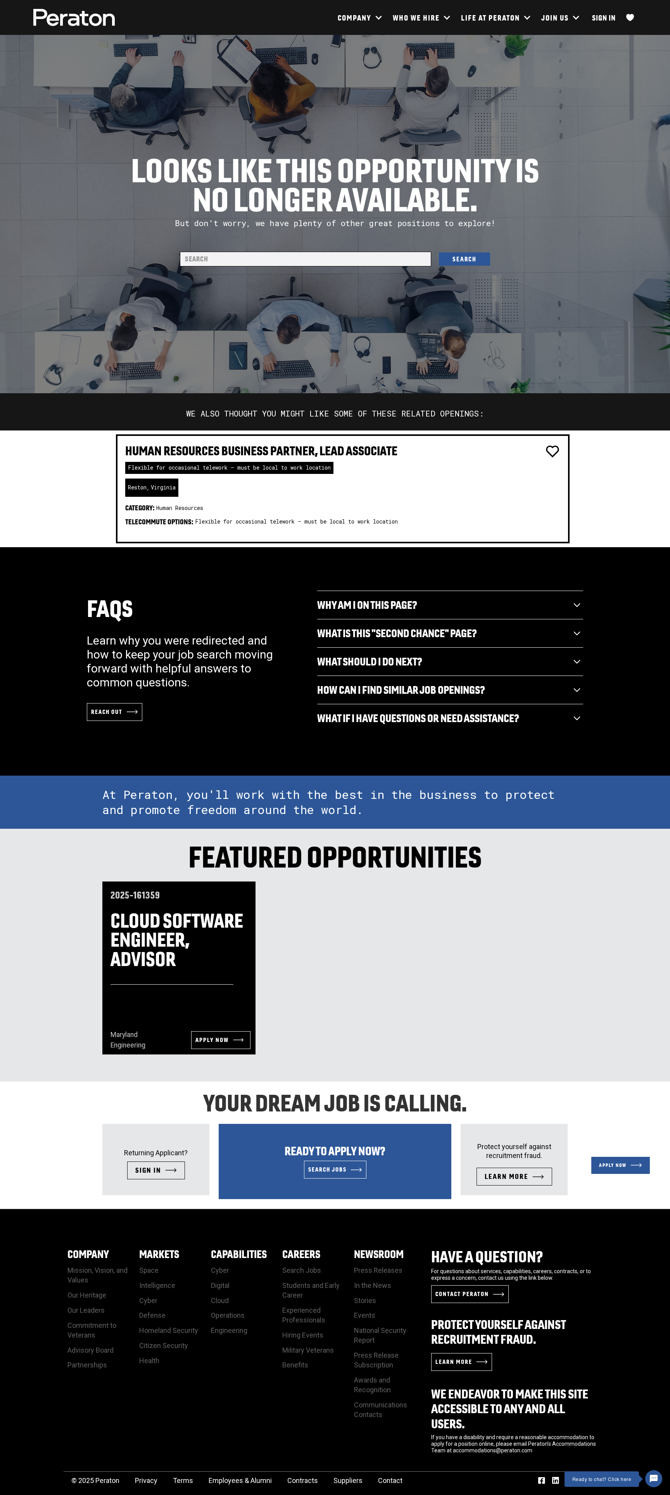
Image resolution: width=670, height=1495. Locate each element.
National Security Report (380, 1335)
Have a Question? (487, 1256)
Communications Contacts (380, 1410)
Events (364, 1315)
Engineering (229, 1330)
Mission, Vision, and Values (97, 1275)
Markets (159, 1254)
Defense (152, 1315)
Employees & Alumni (240, 1480)
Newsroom (379, 1254)
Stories (365, 1300)
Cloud (220, 1300)
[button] (359, 17)
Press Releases (378, 1270)
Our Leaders (86, 1310)
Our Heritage (86, 1295)
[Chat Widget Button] (653, 1478)
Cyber (148, 1300)
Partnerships (87, 1365)
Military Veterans (308, 1350)
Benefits (295, 1365)
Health (149, 1361)
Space (149, 1270)
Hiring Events (302, 1335)
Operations (228, 1315)
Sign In (604, 17)
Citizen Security (163, 1345)
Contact (390, 1480)
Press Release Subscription (376, 1360)
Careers (301, 1254)
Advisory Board (90, 1350)
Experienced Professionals (303, 1315)
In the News (372, 1285)
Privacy (146, 1480)
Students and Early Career (311, 1290)
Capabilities (239, 1254)
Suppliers (348, 1480)
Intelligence (157, 1285)
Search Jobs (301, 1270)
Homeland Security (168, 1330)
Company (88, 1254)
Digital (220, 1285)
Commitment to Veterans (91, 1330)
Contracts (302, 1480)
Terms (183, 1480)
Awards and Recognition (372, 1385)
